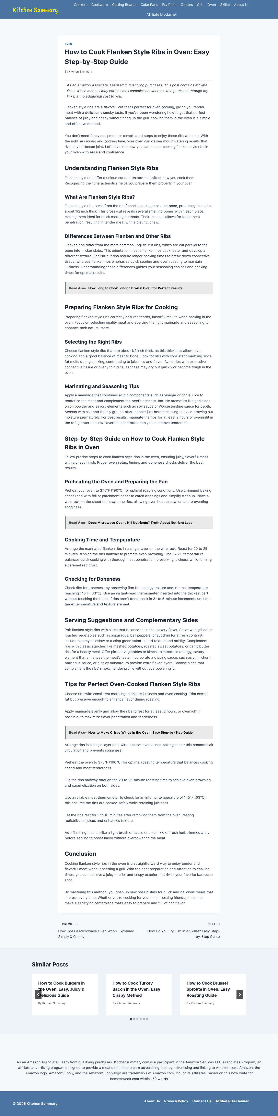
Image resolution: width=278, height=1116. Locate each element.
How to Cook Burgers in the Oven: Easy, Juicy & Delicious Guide (61, 989)
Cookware (99, 5)
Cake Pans (149, 5)
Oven (211, 5)
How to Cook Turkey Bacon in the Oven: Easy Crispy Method (136, 989)
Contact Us (201, 1101)
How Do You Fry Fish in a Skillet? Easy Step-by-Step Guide (183, 930)
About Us (242, 5)
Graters (187, 5)
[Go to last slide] (38, 994)
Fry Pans (169, 5)
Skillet (225, 5)
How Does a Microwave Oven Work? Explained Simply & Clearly (96, 930)
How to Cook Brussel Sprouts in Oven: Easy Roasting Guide (208, 989)
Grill (200, 5)
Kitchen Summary (80, 71)
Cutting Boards (124, 5)
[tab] (131, 1019)
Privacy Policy (176, 1101)
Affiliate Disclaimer (162, 14)
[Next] (239, 994)
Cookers (80, 5)
